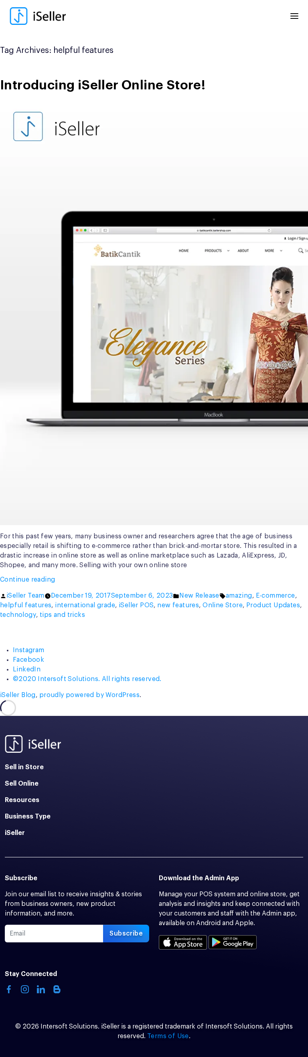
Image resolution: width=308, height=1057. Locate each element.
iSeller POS (136, 605)
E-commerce (275, 595)
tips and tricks (62, 615)
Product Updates (273, 605)
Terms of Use (168, 1036)
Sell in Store (24, 767)
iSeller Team (25, 595)
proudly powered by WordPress (89, 695)
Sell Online (21, 783)
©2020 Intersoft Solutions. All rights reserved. (87, 679)
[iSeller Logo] (38, 16)
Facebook (28, 660)
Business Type (28, 816)
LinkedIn (27, 669)
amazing (239, 595)
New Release (199, 595)
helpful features (25, 605)
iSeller (15, 833)
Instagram (29, 650)
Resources (22, 800)
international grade (85, 605)
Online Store (223, 605)
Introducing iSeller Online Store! (102, 85)
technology (18, 615)
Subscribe (126, 933)
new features (178, 605)
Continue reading (47, 580)
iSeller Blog (18, 695)
